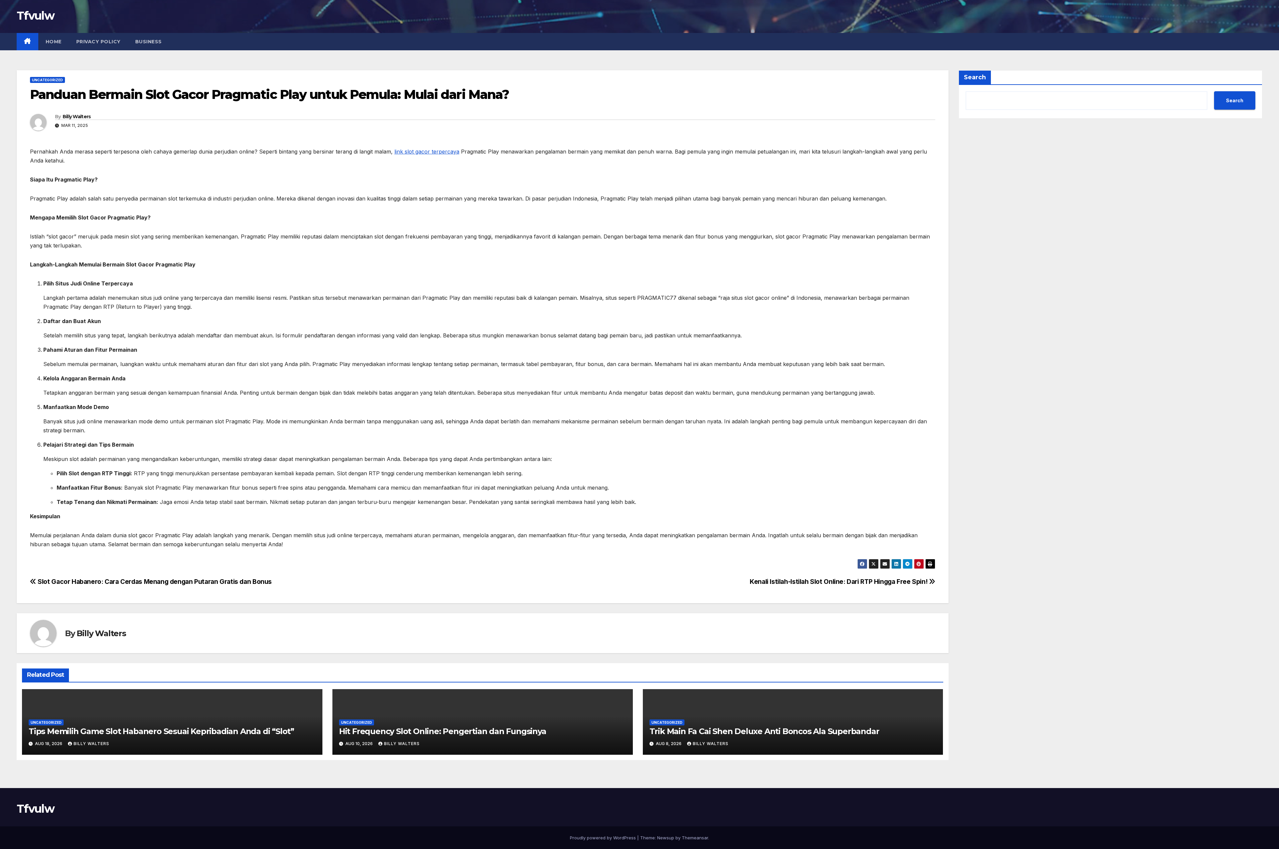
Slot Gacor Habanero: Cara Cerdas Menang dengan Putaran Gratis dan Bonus (154, 582)
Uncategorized (47, 80)
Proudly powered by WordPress (603, 837)
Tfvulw (35, 16)
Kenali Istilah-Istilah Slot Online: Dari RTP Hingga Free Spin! (839, 582)
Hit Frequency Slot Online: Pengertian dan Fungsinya (442, 731)
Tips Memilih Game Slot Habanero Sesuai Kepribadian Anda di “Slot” (161, 731)
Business (148, 42)
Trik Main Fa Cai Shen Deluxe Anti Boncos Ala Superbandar (764, 731)
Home (54, 42)
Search (975, 77)
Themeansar (695, 837)
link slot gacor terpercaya (426, 151)
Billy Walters (77, 117)
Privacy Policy (98, 42)
